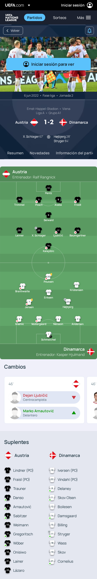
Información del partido (76, 153)
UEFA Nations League (12, 17)
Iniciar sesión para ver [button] (52, 64)
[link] (35, 17)
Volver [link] (15, 30)
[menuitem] (36, 17)
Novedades (40, 153)
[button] (83, 17)
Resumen (15, 153)
